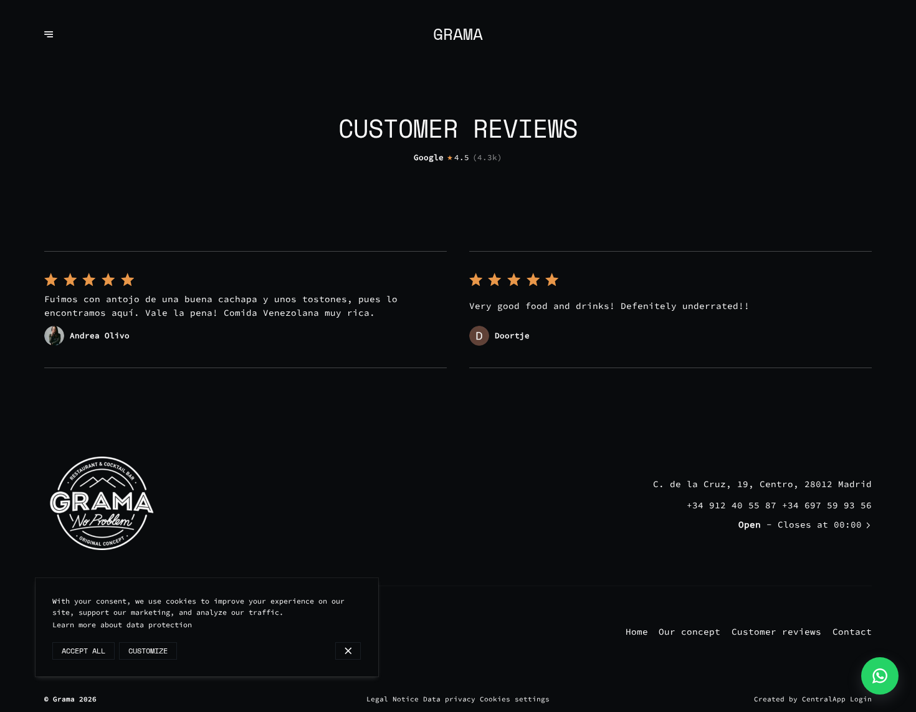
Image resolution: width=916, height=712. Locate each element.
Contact (852, 631)
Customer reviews (776, 631)
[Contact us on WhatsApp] (880, 676)
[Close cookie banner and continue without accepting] (348, 651)
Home (637, 631)
